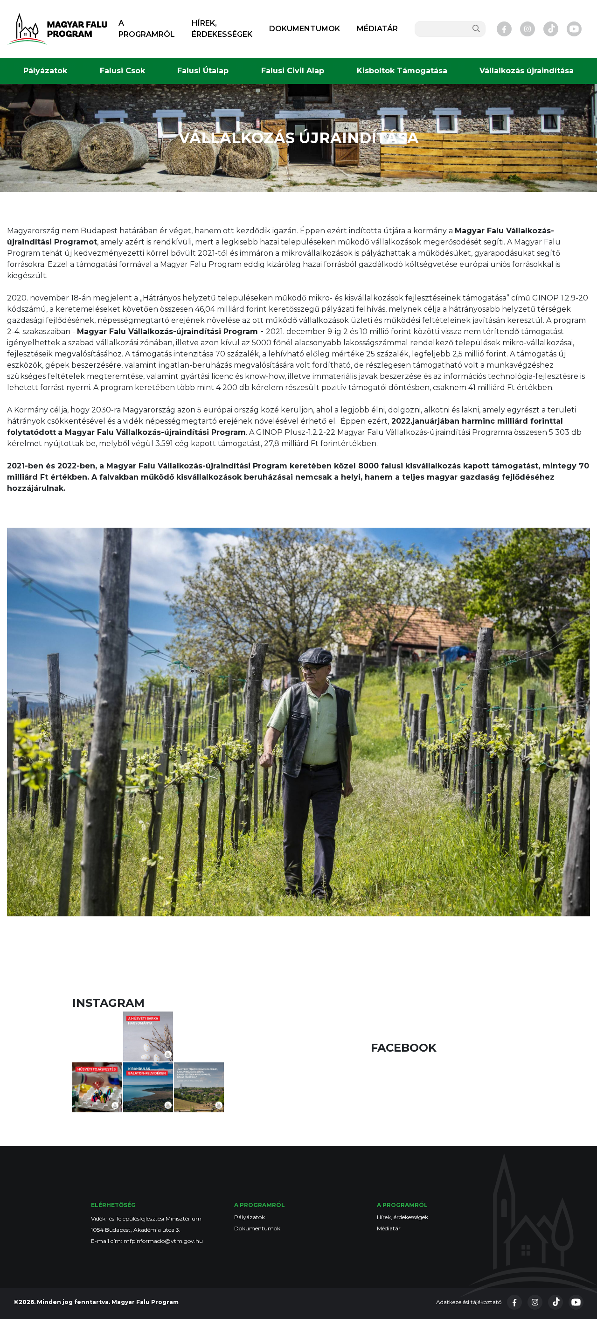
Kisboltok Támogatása (402, 70)
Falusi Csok (122, 70)
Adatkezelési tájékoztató (468, 1301)
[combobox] (450, 29)
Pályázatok (45, 70)
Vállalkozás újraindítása (526, 70)
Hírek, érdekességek (402, 1217)
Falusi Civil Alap (292, 70)
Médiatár (377, 28)
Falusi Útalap (203, 70)
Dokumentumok (304, 28)
